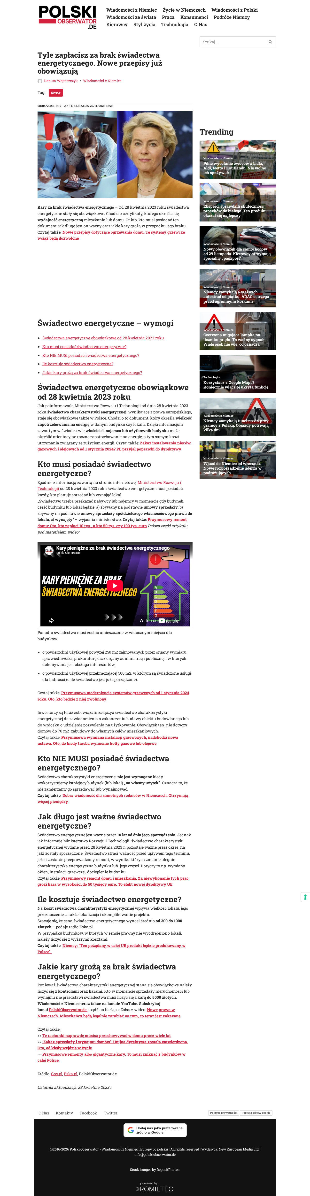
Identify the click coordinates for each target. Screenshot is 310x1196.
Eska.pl (70, 1073)
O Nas (200, 24)
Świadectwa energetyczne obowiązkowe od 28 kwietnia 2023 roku (103, 337)
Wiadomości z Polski (234, 10)
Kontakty (64, 1112)
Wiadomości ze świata (131, 17)
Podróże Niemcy (232, 17)
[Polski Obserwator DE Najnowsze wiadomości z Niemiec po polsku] (68, 17)
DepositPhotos (168, 1169)
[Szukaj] (270, 41)
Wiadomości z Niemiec (131, 10)
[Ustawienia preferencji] (305, 897)
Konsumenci (194, 17)
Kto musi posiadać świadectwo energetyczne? (84, 346)
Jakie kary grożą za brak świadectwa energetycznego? (92, 372)
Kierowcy (117, 24)
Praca (168, 17)
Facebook (88, 1112)
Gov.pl (56, 1073)
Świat (56, 93)
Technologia (174, 24)
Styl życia (144, 24)
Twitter (110, 1112)
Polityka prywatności (223, 1112)
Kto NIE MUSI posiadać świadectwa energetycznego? (90, 355)
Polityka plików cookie (256, 1112)
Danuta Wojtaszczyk (61, 80)
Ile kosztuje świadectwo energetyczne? (77, 363)
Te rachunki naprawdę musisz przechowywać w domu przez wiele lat (106, 1035)
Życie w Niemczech (184, 10)
